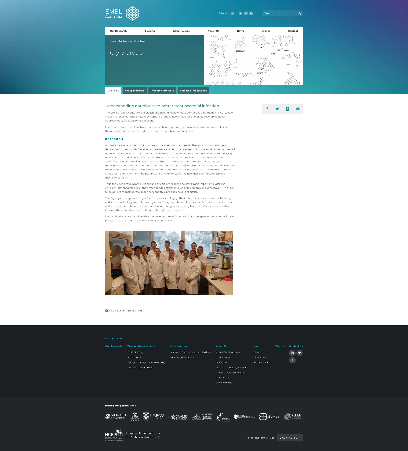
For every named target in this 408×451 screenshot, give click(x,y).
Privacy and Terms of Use (260, 437)
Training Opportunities (141, 346)
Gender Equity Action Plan (230, 372)
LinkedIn (292, 352)
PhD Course (134, 357)
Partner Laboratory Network (231, 367)
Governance (222, 362)
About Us (221, 346)
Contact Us (296, 346)
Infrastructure (179, 346)
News (256, 346)
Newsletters (259, 357)
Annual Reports (261, 362)
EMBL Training (135, 352)
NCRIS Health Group (182, 357)
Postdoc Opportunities (140, 367)
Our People (222, 377)
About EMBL (223, 357)
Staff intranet (113, 338)
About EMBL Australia (228, 352)
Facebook (292, 360)
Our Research (125, 41)
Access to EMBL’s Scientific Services (190, 352)
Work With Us (223, 382)
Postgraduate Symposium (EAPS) (146, 362)
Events (279, 346)
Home (113, 41)
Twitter (299, 352)
